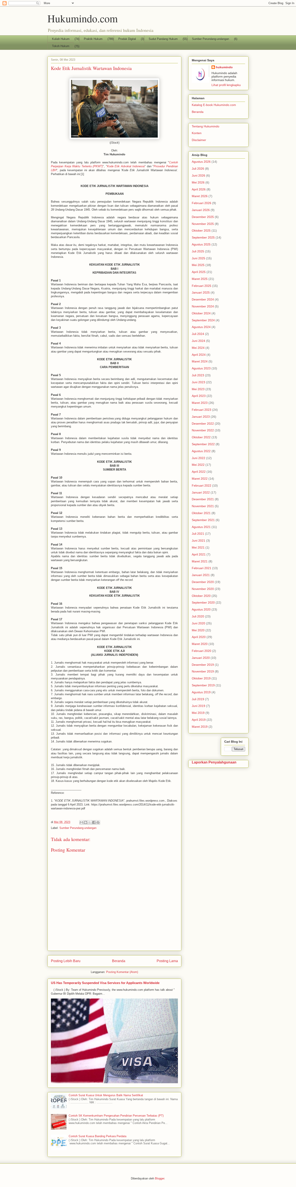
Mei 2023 (198, 389)
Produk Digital (127, 39)
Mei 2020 (198, 630)
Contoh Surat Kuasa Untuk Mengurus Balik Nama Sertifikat (106, 1095)
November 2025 (203, 224)
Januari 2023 (201, 416)
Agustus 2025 (201, 244)
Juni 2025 (198, 258)
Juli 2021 (198, 533)
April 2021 (199, 554)
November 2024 (203, 306)
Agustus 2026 (201, 161)
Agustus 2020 (201, 609)
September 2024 (203, 320)
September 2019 (203, 685)
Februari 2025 (201, 285)
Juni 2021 (198, 540)
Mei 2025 (198, 265)
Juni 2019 (198, 706)
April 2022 (199, 471)
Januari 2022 (201, 492)
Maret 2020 (200, 644)
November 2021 (203, 506)
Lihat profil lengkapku (226, 85)
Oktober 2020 (201, 596)
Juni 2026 (198, 175)
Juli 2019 (198, 699)
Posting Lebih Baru (65, 961)
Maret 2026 (200, 196)
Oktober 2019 (201, 678)
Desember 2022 (203, 423)
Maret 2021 (200, 561)
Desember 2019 (203, 664)
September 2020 (203, 602)
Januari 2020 (201, 657)
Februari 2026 (201, 203)
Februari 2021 (201, 568)
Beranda (118, 961)
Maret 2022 (200, 478)
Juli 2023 (198, 375)
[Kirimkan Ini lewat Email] (81, 822)
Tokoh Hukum (60, 46)
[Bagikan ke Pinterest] (98, 822)
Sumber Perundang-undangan (210, 39)
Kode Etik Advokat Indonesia (126, 166)
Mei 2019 (198, 712)
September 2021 (203, 520)
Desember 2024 (203, 299)
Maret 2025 (200, 279)
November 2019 (203, 671)
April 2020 (199, 637)
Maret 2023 (200, 402)
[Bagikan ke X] (90, 822)
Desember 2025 (203, 217)
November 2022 (203, 430)
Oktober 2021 (201, 513)
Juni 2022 (198, 458)
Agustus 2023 (201, 368)
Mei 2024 (198, 347)
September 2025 (203, 237)
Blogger (159, 1178)
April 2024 (199, 354)
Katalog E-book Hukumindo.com (214, 105)
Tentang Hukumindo (205, 126)
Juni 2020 (198, 623)
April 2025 (199, 272)
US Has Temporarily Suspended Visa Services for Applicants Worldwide (105, 983)
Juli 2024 (198, 334)
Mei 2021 (198, 547)
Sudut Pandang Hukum (163, 39)
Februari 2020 (201, 651)
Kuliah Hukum (61, 39)
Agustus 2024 (201, 327)
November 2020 (203, 589)
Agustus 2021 (201, 527)
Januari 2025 (201, 292)
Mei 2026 (198, 182)
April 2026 (199, 189)
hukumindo (224, 67)
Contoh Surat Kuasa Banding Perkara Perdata (97, 1136)
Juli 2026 (198, 168)
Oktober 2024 (201, 313)
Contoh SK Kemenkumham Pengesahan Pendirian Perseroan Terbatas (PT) (116, 1115)
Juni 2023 (198, 382)
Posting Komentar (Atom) (122, 972)
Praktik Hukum (93, 39)
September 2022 (203, 444)
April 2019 (199, 719)
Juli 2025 (198, 251)
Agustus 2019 (201, 692)
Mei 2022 (198, 464)
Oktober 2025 (201, 230)
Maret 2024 (200, 361)
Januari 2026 (201, 210)
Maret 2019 (200, 726)
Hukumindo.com (82, 18)
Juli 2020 (198, 616)
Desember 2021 (203, 499)
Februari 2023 (201, 409)
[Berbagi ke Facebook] (94, 822)
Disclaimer (199, 140)
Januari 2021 (201, 575)
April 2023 (199, 396)
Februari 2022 (201, 485)
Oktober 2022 (201, 437)
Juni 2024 (198, 341)
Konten (197, 133)
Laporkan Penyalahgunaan (214, 762)
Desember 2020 (203, 582)
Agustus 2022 (201, 451)
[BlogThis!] (85, 822)
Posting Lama (167, 961)
